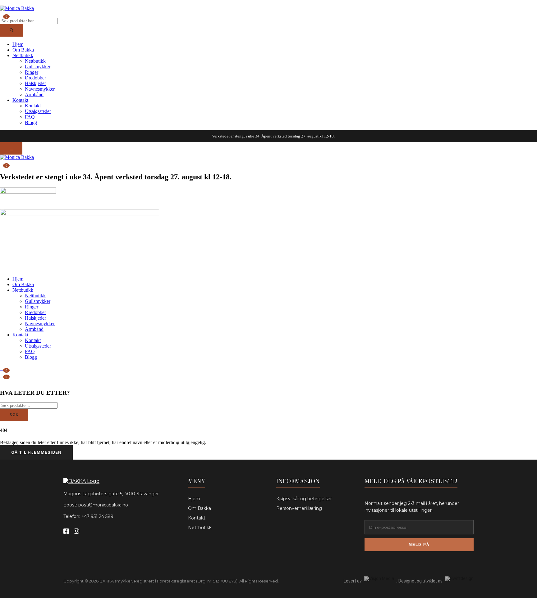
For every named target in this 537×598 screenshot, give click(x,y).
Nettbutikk (22, 55)
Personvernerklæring (299, 508)
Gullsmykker (37, 66)
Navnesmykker (40, 89)
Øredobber (35, 77)
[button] (2, 163)
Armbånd (34, 94)
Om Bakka (23, 49)
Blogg (31, 122)
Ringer (31, 72)
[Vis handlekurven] (2, 14)
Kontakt (20, 100)
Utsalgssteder (38, 111)
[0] (2, 374)
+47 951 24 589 (97, 516)
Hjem (17, 44)
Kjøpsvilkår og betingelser (304, 498)
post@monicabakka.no (103, 505)
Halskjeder (35, 83)
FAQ (30, 116)
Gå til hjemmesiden (36, 452)
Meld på (419, 544)
